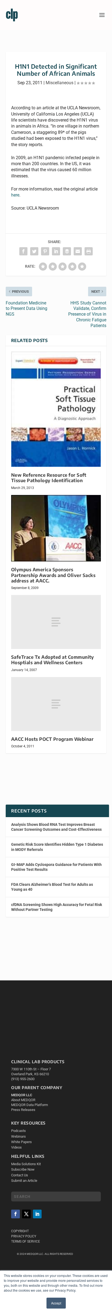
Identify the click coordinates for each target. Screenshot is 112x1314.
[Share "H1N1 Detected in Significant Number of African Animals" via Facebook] (23, 251)
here (15, 195)
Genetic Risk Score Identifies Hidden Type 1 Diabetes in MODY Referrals (57, 846)
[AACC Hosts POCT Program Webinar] (56, 704)
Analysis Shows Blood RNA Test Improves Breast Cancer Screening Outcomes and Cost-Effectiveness (56, 827)
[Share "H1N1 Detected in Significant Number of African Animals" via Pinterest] (45, 251)
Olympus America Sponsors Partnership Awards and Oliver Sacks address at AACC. (53, 575)
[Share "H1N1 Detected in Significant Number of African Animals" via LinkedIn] (56, 251)
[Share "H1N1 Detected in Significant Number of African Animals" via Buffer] (66, 251)
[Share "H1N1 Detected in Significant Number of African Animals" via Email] (77, 251)
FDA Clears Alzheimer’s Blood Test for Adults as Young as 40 (52, 887)
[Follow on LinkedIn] (37, 1214)
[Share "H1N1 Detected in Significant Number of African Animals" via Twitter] (34, 251)
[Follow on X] (26, 1214)
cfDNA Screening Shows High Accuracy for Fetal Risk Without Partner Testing (56, 907)
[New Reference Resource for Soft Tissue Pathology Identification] (56, 409)
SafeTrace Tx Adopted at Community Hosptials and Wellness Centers (52, 659)
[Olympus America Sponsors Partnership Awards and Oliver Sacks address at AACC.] (56, 528)
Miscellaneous (59, 82)
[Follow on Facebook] (15, 1214)
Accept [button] (56, 1303)
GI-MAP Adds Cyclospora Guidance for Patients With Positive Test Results (56, 867)
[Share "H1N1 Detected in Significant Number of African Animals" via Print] (88, 251)
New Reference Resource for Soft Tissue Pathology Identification (48, 477)
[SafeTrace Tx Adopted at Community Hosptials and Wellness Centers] (56, 622)
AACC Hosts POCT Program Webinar (52, 739)
